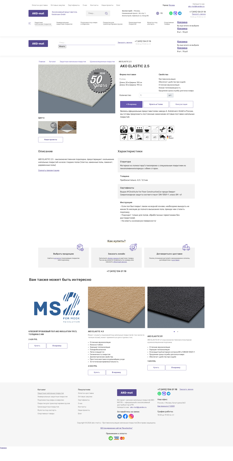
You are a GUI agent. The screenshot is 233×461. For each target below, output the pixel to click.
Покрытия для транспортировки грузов (112, 23)
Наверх (3, 448)
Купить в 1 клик (156, 104)
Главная (42, 62)
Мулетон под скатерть (152, 23)
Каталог (52, 62)
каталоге (57, 258)
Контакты (94, 5)
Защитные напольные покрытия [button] (43, 23)
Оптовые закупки (58, 5)
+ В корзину (131, 104)
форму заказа (113, 258)
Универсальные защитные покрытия (52, 397)
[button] (174, 331)
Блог (118, 5)
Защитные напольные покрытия (73, 62)
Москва (172, 5)
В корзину (57, 346)
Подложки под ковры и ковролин (51, 400)
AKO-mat (38, 13)
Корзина (182, 22)
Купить (37, 346)
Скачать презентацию (48, 170)
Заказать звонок (199, 14)
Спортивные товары (46, 414)
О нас (85, 5)
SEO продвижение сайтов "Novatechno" (116, 428)
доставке (175, 260)
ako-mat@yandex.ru (196, 6)
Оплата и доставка (40, 5)
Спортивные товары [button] (169, 23)
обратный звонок (120, 262)
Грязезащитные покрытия (48, 407)
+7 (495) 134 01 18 (197, 12)
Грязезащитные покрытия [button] (135, 23)
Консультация (181, 104)
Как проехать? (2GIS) (166, 406)
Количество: (125, 95)
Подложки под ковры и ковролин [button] (89, 23)
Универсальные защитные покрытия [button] (64, 23)
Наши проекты (107, 5)
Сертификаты (74, 5)
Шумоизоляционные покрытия (102, 62)
